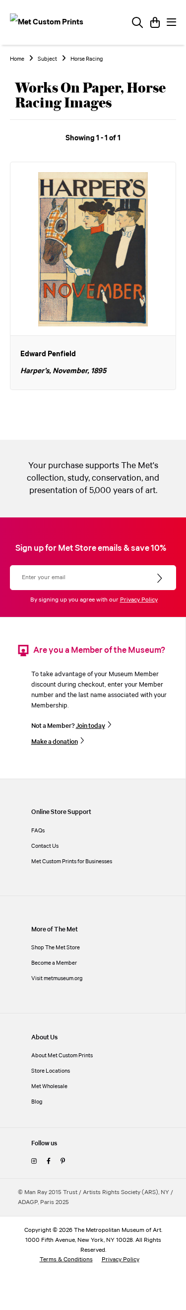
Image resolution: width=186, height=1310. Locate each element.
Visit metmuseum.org (57, 978)
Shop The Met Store (55, 947)
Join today (90, 725)
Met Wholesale (49, 1086)
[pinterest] (63, 1161)
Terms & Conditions (66, 1259)
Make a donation (54, 741)
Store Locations (50, 1071)
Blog (37, 1102)
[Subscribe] (160, 578)
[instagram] (34, 1161)
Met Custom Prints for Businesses (71, 861)
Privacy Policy (139, 600)
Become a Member (54, 963)
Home (17, 59)
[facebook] (49, 1161)
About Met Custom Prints (62, 1055)
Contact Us (45, 846)
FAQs (38, 830)
